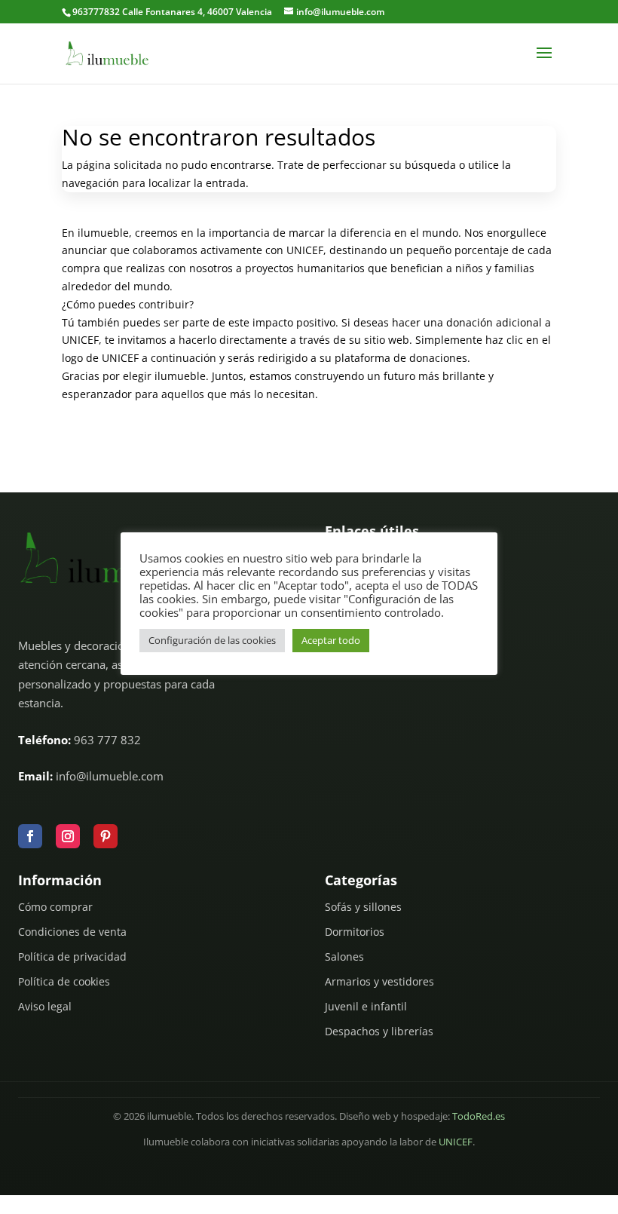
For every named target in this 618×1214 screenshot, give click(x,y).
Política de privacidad (72, 956)
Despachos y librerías (379, 1031)
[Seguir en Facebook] (30, 836)
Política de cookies (64, 981)
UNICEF (456, 1142)
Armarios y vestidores (379, 981)
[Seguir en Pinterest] (105, 836)
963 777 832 (107, 739)
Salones (344, 956)
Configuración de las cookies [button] (212, 640)
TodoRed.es (478, 1116)
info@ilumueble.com (110, 775)
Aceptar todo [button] (330, 640)
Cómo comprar (55, 907)
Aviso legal (45, 1006)
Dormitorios (354, 931)
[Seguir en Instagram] (68, 836)
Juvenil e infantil (366, 1006)
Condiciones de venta (72, 931)
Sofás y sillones (363, 907)
